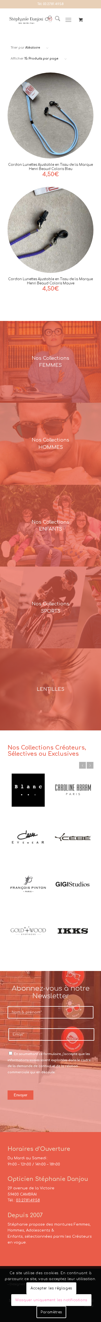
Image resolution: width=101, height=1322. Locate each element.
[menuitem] (54, 20)
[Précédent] (82, 765)
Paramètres (51, 1312)
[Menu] (69, 20)
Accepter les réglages (51, 1288)
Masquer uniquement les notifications (51, 1300)
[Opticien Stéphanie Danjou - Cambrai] (31, 20)
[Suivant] (90, 765)
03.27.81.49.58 (53, 4)
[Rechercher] (54, 20)
